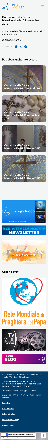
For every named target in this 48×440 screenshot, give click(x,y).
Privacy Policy (8, 414)
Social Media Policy (10, 420)
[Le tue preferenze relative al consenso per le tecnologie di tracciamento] (43, 435)
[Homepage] (5, 6)
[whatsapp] (26, 47)
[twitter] (21, 47)
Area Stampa (8, 408)
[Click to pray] (24, 302)
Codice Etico (7, 425)
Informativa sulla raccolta (10, 438)
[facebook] (16, 47)
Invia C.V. (6, 403)
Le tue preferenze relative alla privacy (21, 434)
